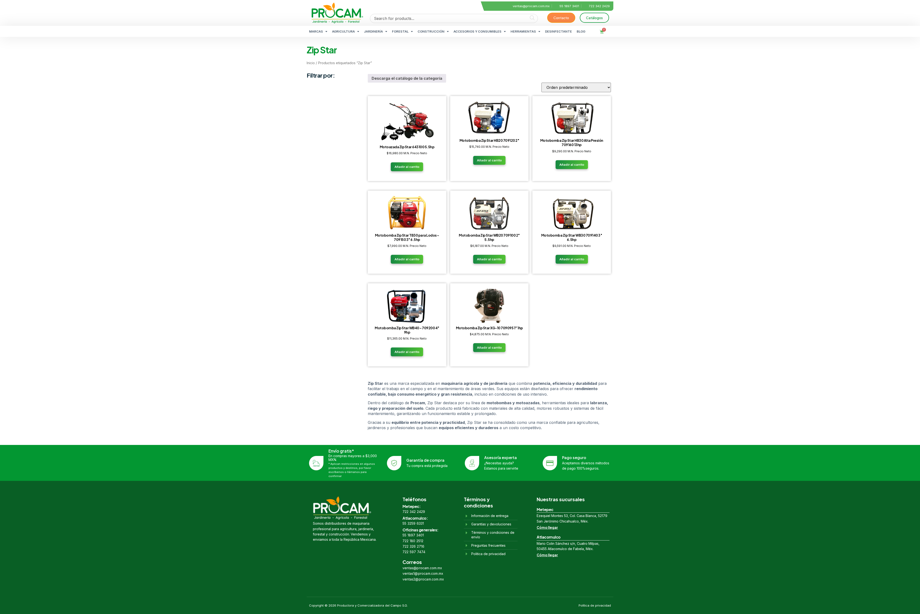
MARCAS (316, 31)
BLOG (581, 31)
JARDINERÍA (373, 31)
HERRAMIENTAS (523, 31)
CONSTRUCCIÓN (431, 31)
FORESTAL (400, 31)
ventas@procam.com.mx (422, 568)
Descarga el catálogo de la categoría (407, 78)
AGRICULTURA (343, 31)
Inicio (311, 63)
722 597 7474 (413, 552)
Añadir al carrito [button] (407, 167)
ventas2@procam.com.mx (423, 579)
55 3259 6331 (413, 523)
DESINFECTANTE (558, 31)
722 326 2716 (413, 546)
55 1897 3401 (413, 535)
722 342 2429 (413, 512)
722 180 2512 (412, 541)
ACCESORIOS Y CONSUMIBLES (477, 31)
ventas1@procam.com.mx (422, 573)
